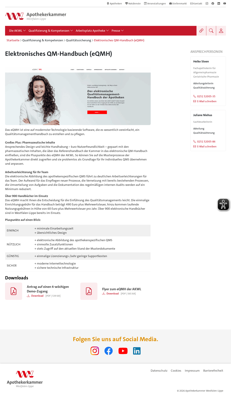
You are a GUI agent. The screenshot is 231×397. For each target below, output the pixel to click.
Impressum (192, 371)
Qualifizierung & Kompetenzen (42, 40)
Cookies (176, 371)
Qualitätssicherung (78, 40)
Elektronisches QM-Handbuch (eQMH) (119, 40)
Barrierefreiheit (213, 371)
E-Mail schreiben (206, 101)
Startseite (13, 40)
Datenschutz (159, 371)
